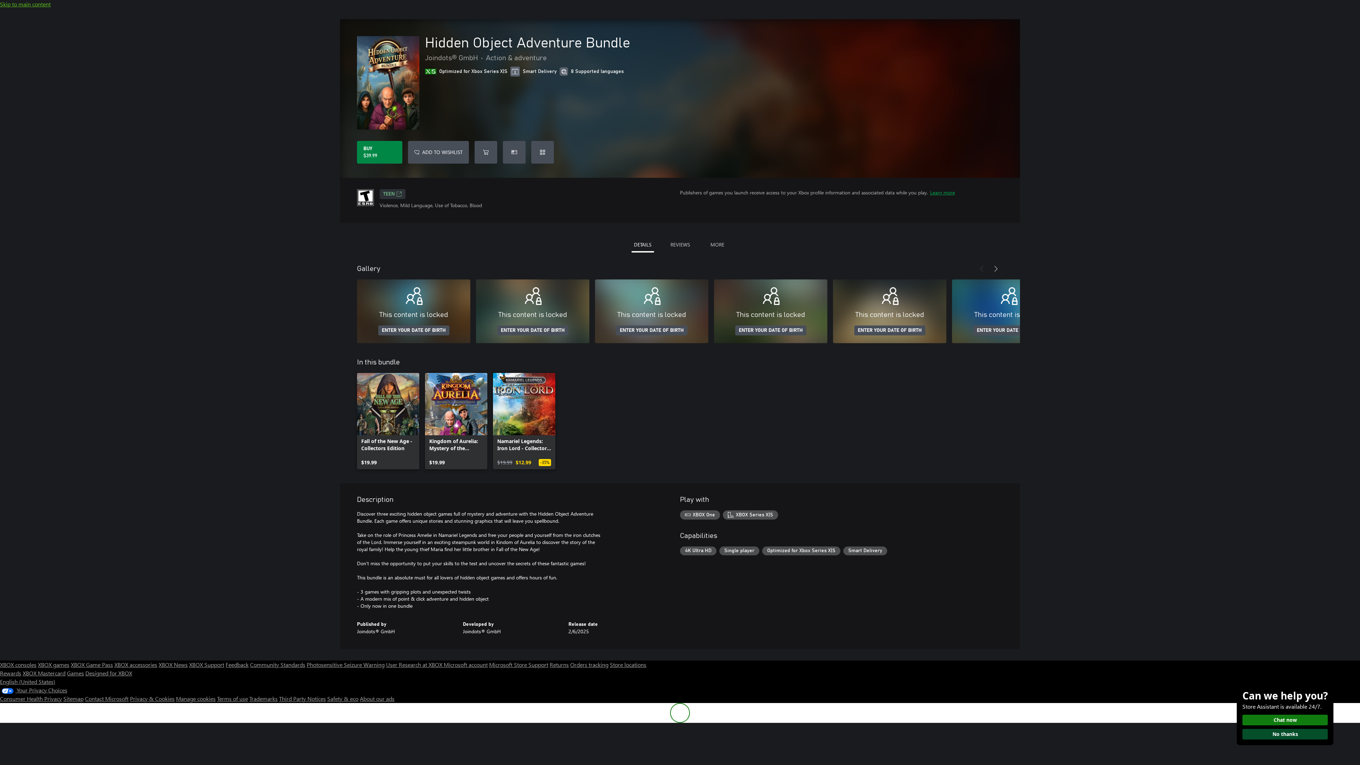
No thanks (1285, 734)
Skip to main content (25, 4)
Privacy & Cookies (152, 698)
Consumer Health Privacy (31, 698)
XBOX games (53, 664)
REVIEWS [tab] (680, 244)
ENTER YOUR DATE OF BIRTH (414, 330)
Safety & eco (342, 698)
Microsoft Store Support (518, 664)
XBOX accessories (135, 664)
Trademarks (263, 698)
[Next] (996, 269)
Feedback (237, 664)
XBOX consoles (18, 664)
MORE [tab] (717, 244)
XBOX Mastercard (44, 673)
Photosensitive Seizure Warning (346, 664)
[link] (388, 421)
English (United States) (27, 681)
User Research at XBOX (415, 664)
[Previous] (982, 269)
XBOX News (173, 664)
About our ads (377, 698)
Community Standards (277, 664)
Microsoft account (466, 664)
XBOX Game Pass (92, 664)
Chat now (1285, 719)
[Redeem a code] (542, 152)
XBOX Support (206, 664)
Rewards (10, 673)
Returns (559, 664)
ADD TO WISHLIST (442, 152)
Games (75, 673)
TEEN (389, 194)
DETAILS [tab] (642, 244)
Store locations (628, 664)
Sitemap (73, 698)
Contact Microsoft (107, 698)
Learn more (942, 192)
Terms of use (232, 698)
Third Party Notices (302, 698)
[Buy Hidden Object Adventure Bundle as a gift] (514, 152)
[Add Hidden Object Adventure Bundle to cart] (486, 152)
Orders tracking (589, 664)
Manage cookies (196, 698)
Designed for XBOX (108, 673)
